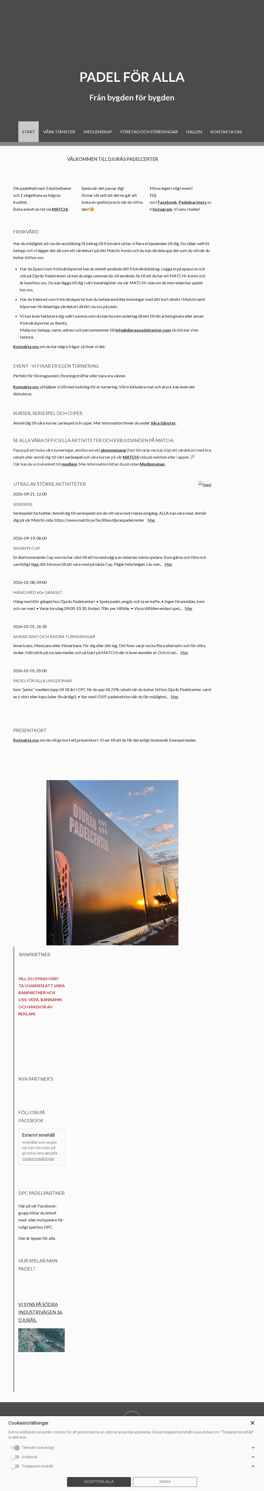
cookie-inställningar (38, 1159)
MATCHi (60, 209)
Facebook (167, 202)
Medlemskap (98, 131)
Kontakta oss (226, 131)
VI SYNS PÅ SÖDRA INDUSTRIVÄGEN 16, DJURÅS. (40, 1312)
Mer (151, 519)
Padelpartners (193, 202)
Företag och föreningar (149, 131)
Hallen (194, 131)
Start (28, 131)
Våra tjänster (59, 131)
